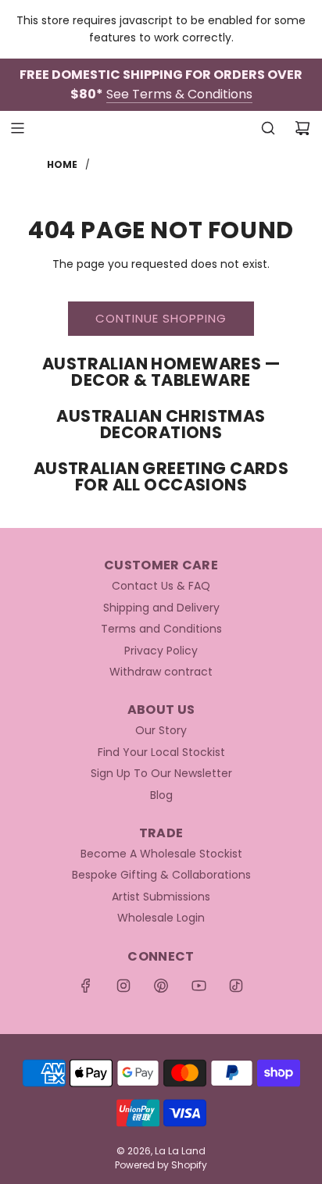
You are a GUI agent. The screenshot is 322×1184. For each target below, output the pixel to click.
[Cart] (302, 128)
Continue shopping (161, 318)
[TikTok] (236, 985)
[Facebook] (86, 985)
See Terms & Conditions (179, 94)
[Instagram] (123, 985)
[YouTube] (198, 985)
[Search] (268, 128)
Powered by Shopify (161, 1165)
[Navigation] (17, 128)
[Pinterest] (161, 985)
